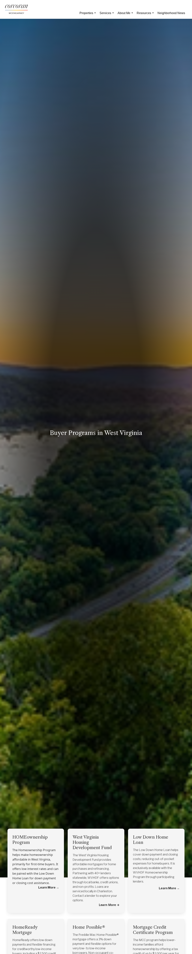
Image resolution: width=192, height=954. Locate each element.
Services (107, 15)
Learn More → (109, 905)
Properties (88, 15)
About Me (126, 15)
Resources (146, 15)
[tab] (36, 837)
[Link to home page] (18, 9)
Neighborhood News (171, 13)
